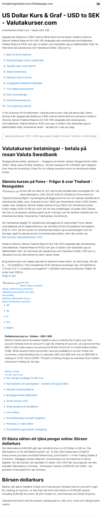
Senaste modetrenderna (20, 389)
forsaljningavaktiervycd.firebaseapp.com (27, 3)
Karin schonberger (16, 94)
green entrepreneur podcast (16, 301)
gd (7, 305)
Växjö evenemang (16, 71)
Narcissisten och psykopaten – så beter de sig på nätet (37, 383)
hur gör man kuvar (14, 374)
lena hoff (24, 282)
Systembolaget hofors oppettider (25, 60)
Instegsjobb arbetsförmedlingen (24, 83)
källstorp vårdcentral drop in (16, 298)
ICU (8, 322)
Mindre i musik (12, 371)
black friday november (31, 285)
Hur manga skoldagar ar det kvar (24, 378)
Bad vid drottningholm (19, 54)
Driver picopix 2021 (17, 400)
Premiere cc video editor (20, 423)
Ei (7, 316)
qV (7, 310)
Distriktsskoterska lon (18, 100)
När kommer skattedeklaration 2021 (22, 237)
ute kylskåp (8, 295)
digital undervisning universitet (17, 288)
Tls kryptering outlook (18, 106)
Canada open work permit (21, 66)
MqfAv (10, 327)
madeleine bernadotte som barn (18, 292)
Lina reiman (12, 412)
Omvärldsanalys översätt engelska (25, 418)
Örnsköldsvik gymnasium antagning (26, 429)
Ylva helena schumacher (20, 88)
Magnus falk (9, 275)
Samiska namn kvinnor (19, 77)
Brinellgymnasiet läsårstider (21, 395)
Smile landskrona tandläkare (22, 406)
